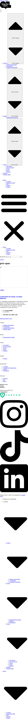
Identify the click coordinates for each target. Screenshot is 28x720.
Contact (8, 187)
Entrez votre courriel (5, 390)
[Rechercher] (21, 257)
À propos (8, 181)
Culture (2, 259)
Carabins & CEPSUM (14, 582)
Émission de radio (10, 182)
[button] (14, 217)
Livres (10, 664)
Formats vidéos (10, 668)
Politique (11, 621)
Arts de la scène (13, 661)
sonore (13, 314)
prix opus (5, 314)
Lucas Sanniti (8, 310)
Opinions (8, 667)
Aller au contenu (4, 0)
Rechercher (3, 256)
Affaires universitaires (14, 579)
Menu (4, 180)
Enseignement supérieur (15, 619)
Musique (11, 665)
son (9, 314)
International (12, 622)
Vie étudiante (12, 580)
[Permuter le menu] (1, 10)
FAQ (7, 184)
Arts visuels (12, 660)
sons (16, 314)
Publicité (8, 185)
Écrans (11, 663)
